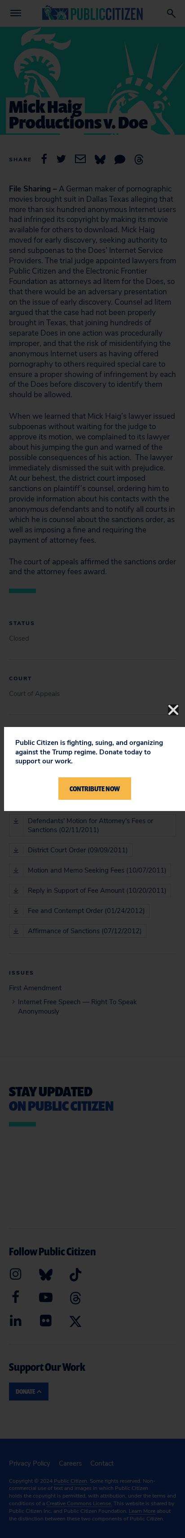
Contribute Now (95, 788)
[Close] (173, 710)
